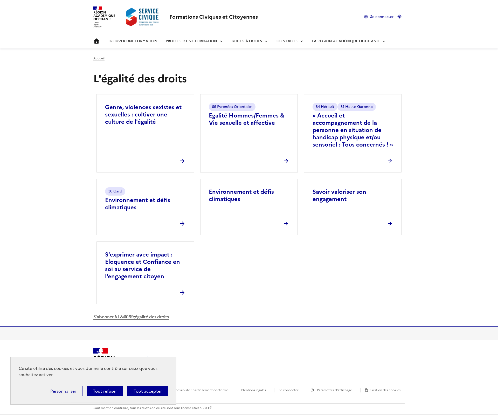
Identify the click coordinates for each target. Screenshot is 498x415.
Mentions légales (253, 390)
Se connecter (382, 16)
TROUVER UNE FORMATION (132, 41)
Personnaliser (63, 391)
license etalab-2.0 (194, 408)
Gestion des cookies (385, 390)
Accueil (96, 41)
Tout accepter (148, 391)
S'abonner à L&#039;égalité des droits (131, 317)
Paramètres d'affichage (334, 390)
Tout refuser (105, 391)
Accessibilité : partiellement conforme (200, 390)
